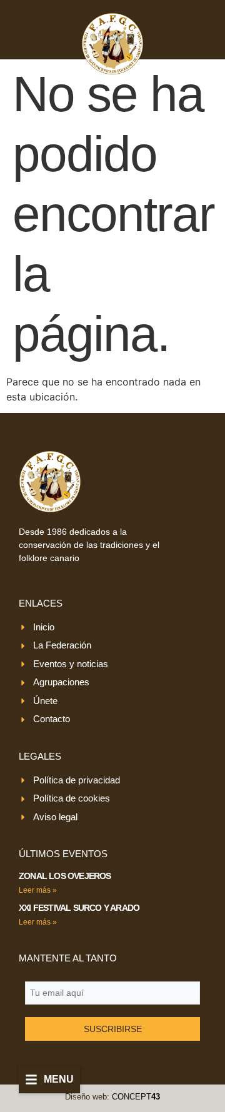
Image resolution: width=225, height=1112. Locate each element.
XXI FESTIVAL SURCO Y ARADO (79, 908)
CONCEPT (136, 1096)
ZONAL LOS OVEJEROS (65, 876)
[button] (49, 1079)
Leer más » (38, 890)
